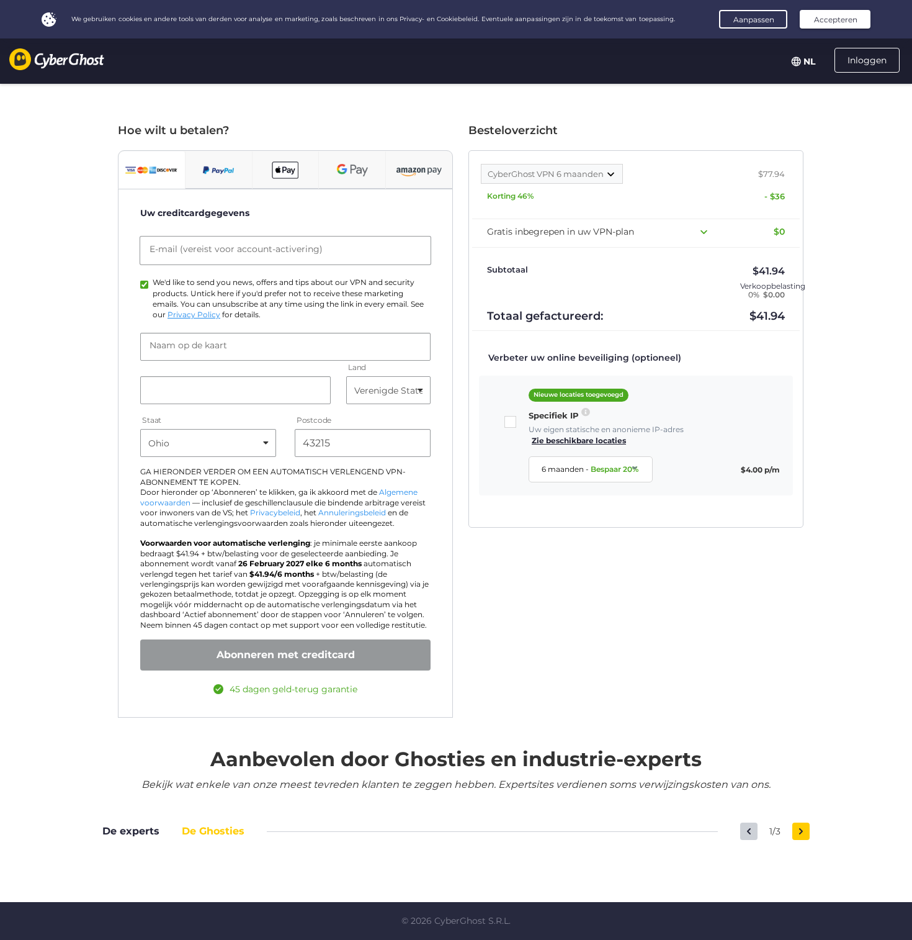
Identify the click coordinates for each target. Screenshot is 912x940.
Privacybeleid (275, 512)
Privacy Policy (194, 314)
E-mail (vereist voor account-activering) (236, 249)
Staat (151, 420)
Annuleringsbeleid (352, 512)
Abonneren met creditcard (286, 655)
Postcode (314, 420)
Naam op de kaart (188, 345)
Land (357, 368)
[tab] (151, 170)
